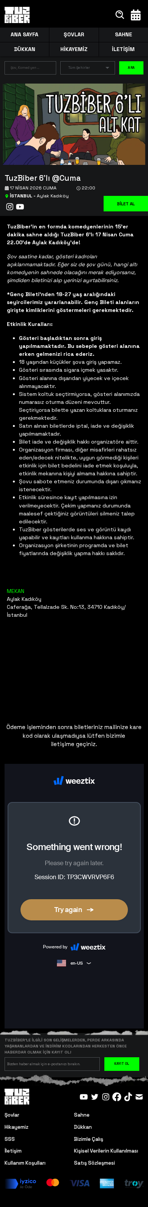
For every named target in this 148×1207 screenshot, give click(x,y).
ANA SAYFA (24, 34)
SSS (10, 1139)
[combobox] (24, 69)
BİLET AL (126, 203)
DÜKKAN (24, 49)
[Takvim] (135, 15)
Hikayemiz (16, 1127)
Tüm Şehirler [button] (79, 67)
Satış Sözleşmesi (94, 1163)
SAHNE (123, 34)
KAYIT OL (121, 1063)
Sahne (82, 1115)
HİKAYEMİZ (73, 49)
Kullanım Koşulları (25, 1163)
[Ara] (120, 15)
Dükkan (83, 1127)
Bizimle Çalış (88, 1139)
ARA (131, 67)
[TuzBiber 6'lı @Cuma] (71, 123)
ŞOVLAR (74, 34)
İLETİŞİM (123, 49)
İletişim (13, 1151)
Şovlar (12, 1115)
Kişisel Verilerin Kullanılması (106, 1151)
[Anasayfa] (17, 15)
